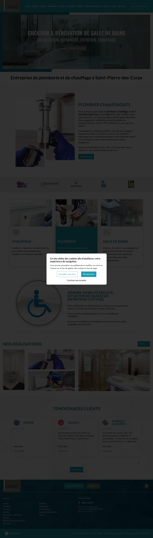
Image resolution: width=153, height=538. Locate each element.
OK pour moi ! (89, 274)
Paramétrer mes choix (67, 274)
